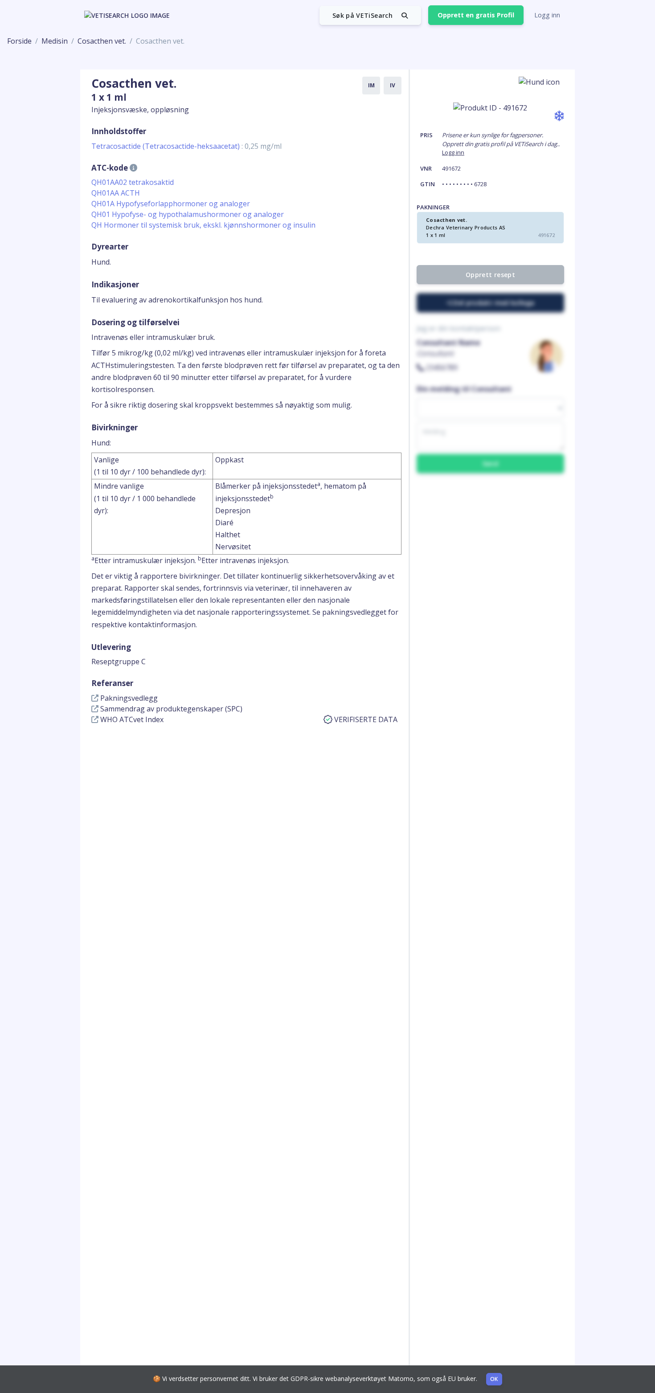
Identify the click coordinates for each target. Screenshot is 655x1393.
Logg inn (547, 15)
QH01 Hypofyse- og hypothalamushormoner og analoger (187, 214)
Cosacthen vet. (102, 41)
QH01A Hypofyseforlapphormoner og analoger (170, 203)
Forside (19, 41)
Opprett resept (490, 274)
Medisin (54, 41)
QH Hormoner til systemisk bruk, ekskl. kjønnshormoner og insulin (203, 225)
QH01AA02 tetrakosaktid (132, 182)
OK (494, 1379)
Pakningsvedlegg (128, 698)
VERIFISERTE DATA (365, 719)
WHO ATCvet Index (131, 719)
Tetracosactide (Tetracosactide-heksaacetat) (186, 146)
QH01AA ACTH (115, 193)
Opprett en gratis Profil (476, 15)
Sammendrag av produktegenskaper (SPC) (170, 709)
